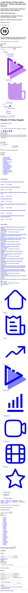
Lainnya (19, 128)
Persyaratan (15, 500)
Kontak (6, 500)
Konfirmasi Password (18, 577)
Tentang (2, 500)
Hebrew (5, 533)
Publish (14, 146)
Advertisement (15, 501)
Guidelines (8, 501)
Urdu (4, 530)
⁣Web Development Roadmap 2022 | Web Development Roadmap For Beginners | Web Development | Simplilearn (13, 270)
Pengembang (22, 501)
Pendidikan (3, 233)
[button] (8, 106)
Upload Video (11, 54)
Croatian (5, 532)
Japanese (5, 536)
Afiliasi (2, 502)
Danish (4, 543)
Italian (4, 538)
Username (15, 556)
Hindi (4, 527)
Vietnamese (5, 542)
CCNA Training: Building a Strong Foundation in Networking (12, 181)
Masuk (9, 111)
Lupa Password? (4, 558)
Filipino (5, 544)
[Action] (14, 49)
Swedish (5, 540)
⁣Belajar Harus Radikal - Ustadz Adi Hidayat (10, 246)
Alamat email (16, 574)
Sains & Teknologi (5, 274)
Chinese (5, 528)
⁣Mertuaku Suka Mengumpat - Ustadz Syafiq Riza (11, 253)
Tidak (4, 43)
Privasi (20, 500)
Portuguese (5, 537)
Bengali (5, 534)
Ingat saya (4, 561)
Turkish (5, 526)
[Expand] (1, 45)
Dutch (4, 520)
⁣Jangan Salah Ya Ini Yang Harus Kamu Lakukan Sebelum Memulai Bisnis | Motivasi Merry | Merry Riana (13, 238)
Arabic (4, 519)
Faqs (11, 500)
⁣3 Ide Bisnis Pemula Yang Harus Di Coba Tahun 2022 (12, 229)
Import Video (11, 55)
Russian (5, 523)
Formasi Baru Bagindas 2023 (6, 198)
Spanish (5, 525)
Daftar (9, 113)
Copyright (3, 501)
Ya (1, 43)
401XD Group (9, 507)
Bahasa (6, 502)
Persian (4, 539)
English (5, 517)
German (5, 522)
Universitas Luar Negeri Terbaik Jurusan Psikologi (10, 187)
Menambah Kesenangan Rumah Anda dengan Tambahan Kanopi (13, 210)
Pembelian (3, 550)
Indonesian (5, 531)
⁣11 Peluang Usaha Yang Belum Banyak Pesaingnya (12, 261)
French (4, 521)
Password (15, 557)
